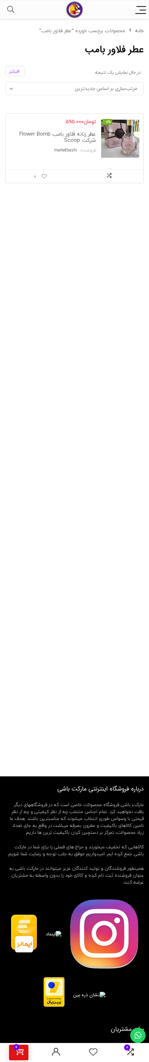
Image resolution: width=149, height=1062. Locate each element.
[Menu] (140, 9)
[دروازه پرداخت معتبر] (54, 980)
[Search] (10, 9)
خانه (139, 30)
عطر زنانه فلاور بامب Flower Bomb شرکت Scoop (57, 137)
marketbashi (65, 150)
